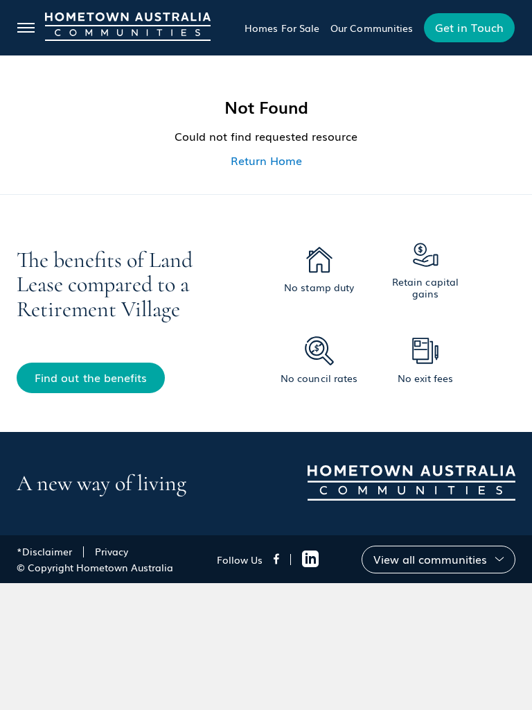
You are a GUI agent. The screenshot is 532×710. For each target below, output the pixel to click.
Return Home (266, 160)
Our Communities (371, 28)
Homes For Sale (282, 28)
